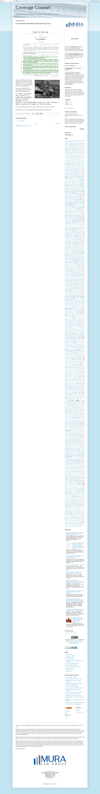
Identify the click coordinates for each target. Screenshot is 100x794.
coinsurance (76, 216)
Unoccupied (67, 504)
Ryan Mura (70, 104)
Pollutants (77, 426)
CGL (77, 208)
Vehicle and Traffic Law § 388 (71, 512)
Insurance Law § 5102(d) (74, 345)
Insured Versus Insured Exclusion (76, 355)
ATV (76, 191)
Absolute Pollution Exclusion (71, 170)
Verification (67, 513)
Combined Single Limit (69, 219)
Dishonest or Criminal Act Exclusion (71, 266)
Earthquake (77, 271)
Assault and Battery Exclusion (72, 189)
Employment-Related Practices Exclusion (73, 278)
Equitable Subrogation (80, 279)
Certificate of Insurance (76, 207)
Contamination (67, 232)
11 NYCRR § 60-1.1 (73, 156)
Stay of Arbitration (73, 480)
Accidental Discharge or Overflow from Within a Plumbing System (74, 172)
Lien (75, 367)
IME (72, 316)
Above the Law (69, 654)
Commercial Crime (68, 220)
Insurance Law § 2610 (75, 325)
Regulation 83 (80, 455)
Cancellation (69, 206)
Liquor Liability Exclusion (78, 371)
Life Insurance (81, 368)
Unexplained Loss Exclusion (75, 500)
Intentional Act (78, 356)
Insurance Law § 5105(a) (71, 349)
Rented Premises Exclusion (74, 458)
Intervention (67, 359)
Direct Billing (68, 261)
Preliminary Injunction (75, 430)
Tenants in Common (75, 489)
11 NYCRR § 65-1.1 (72, 157)
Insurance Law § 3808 (80, 342)
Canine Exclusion (78, 206)
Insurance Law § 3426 (70, 342)
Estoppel (68, 280)
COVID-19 (77, 239)
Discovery (80, 265)
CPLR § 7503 (76, 241)
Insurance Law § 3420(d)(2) (71, 338)
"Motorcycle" (74, 147)
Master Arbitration (75, 379)
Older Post (57, 123)
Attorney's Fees (69, 191)
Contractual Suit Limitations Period (73, 236)
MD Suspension (69, 381)
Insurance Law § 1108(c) (74, 324)
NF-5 (75, 398)
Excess (71, 283)
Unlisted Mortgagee (79, 502)
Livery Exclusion (68, 372)
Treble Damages (68, 494)
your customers (72, 526)
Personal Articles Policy (69, 420)
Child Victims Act (69, 211)
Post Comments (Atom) (26, 125)
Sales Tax (72, 464)
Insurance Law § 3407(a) (71, 330)
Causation (67, 207)
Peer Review (76, 417)
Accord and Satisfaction (74, 173)
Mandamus (67, 377)
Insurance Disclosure (75, 322)
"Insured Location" (76, 144)
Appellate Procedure (71, 183)
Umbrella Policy (79, 496)
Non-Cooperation (78, 401)
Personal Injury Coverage (70, 421)
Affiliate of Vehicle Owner (77, 178)
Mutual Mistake (73, 388)
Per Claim (72, 418)
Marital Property (68, 379)
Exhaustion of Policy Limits (70, 284)
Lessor (69, 366)
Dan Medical (78, 248)
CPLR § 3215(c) (81, 240)
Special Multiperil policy (75, 473)
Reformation (80, 452)
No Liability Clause (81, 398)
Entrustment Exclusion (69, 279)
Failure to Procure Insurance (78, 288)
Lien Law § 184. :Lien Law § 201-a (71, 368)
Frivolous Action (75, 300)
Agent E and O (73, 179)
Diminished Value (74, 259)
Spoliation (71, 476)
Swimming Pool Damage (77, 487)
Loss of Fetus (72, 375)
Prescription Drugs (79, 433)
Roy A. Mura (70, 102)
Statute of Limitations (70, 479)
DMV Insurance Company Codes (75, 269)
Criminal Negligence (80, 246)
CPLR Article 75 (76, 244)
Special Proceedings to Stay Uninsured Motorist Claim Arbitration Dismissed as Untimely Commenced (74, 533)
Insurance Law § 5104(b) (69, 347)
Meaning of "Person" (79, 381)
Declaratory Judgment (77, 252)
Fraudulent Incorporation (70, 297)
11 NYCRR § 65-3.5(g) (73, 162)
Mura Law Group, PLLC (50, 771)
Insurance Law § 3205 (75, 326)
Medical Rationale (76, 385)
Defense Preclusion (70, 256)
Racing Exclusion (74, 447)
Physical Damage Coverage (76, 424)
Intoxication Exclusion (77, 359)
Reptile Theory (80, 459)
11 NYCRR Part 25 (71, 168)
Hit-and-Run (80, 312)
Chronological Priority (76, 212)
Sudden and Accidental (70, 484)
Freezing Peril (67, 300)
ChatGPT (82, 210)
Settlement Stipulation (78, 467)
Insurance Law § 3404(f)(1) (70, 329)
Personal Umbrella (79, 421)
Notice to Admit (75, 407)
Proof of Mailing (68, 441)
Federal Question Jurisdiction (71, 292)
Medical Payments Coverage (73, 384)
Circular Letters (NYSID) (71, 677)
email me (71, 93)
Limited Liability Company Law (77, 370)
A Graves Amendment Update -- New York (75, 565)
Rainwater (81, 447)
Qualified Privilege (75, 446)
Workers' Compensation (78, 521)
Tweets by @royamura (69, 108)
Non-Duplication (68, 403)
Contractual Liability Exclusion (77, 235)
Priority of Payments (68, 437)
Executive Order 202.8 (78, 283)
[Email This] (36, 113)
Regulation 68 (72, 455)
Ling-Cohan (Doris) (68, 371)
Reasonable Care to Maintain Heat (71, 450)
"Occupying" (80, 147)
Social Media (76, 471)
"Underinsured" (68, 152)
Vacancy (72, 505)
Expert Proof (75, 286)
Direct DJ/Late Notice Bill (78, 261)
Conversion (81, 237)
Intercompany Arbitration (70, 358)
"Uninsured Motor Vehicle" (78, 152)
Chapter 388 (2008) (75, 210)
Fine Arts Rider (76, 293)
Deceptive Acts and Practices (78, 250)
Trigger (73, 494)
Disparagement (81, 266)
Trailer (81, 493)
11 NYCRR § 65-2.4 (80, 157)
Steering (81, 480)
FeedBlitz (67, 70)
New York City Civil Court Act (77, 394)
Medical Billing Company (69, 383)
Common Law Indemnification (77, 224)
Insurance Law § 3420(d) (75, 337)
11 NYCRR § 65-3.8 (74, 164)
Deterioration (67, 259)
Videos (79, 513)
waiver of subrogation (69, 517)
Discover (73, 265)
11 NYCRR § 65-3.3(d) (74, 160)
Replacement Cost (72, 459)
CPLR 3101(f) (80, 242)
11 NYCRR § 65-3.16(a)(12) (71, 158)
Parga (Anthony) (68, 416)
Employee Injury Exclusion (77, 275)
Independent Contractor (77, 318)
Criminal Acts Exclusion (70, 246)
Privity (80, 437)
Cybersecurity (71, 248)
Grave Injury (78, 308)
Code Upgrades (69, 216)
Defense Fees (81, 254)
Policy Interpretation (80, 425)
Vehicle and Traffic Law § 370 (76, 510)
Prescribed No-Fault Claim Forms (73, 693)
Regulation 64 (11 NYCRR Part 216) (73, 695)
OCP (73, 409)
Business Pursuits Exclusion (77, 203)
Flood (82, 293)
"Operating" (67, 148)
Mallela (80, 376)
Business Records (69, 204)
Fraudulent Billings (79, 296)
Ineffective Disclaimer (69, 320)
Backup (66, 193)
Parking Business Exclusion (78, 416)
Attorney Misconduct (70, 190)
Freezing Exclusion (79, 299)
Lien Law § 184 (80, 367)
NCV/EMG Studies (79, 389)
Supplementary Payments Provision (72, 485)
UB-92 (67, 496)
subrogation (78, 483)
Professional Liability (73, 438)
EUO (74, 280)
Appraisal (76, 185)
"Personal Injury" (74, 148)
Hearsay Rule (67, 312)
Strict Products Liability (76, 481)
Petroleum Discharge (69, 422)
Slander (71, 471)
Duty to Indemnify (76, 270)
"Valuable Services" (76, 153)
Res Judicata (75, 460)
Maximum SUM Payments (71, 380)
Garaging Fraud (77, 303)
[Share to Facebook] (40, 113)
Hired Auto (74, 312)
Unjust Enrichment (70, 502)
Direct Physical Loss (71, 262)
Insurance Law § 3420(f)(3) (79, 339)
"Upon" (66, 153)
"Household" (68, 144)
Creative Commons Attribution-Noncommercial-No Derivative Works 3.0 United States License (74, 642)
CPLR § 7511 (73, 242)
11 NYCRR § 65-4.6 (74, 166)
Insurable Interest (73, 321)
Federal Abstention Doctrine (79, 291)
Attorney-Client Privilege (79, 190)
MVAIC (78, 388)
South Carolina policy (69, 472)
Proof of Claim (73, 439)
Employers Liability (79, 276)
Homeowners (81, 313)
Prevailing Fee (78, 434)
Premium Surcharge (68, 433)
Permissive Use (79, 418)
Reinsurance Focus (70, 668)
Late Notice (76, 364)
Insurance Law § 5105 (80, 347)
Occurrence (67, 409)
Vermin (74, 513)
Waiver (71, 515)
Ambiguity (81, 180)
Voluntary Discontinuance (74, 514)
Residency (78, 462)
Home (35, 123)
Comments (80, 712)
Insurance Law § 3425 (80, 341)
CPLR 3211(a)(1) (68, 244)
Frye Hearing (81, 300)
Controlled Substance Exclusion (71, 237)
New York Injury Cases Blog (72, 665)
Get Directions (50, 778)
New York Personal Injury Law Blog (73, 666)
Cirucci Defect (73, 214)
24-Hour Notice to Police (70, 169)
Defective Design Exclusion (72, 254)
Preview (74, 68)
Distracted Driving (69, 267)
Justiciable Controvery (78, 362)
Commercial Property (70, 222)
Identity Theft (67, 316)
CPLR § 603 (68, 241)
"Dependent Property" (69, 143)
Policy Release (70, 426)
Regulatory (67, 456)
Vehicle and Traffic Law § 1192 (77, 506)
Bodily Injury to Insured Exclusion (76, 198)
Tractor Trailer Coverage (74, 493)
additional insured (79, 176)
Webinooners (81, 518)
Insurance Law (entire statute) (72, 686)
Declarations (68, 252)
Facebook (74, 287)
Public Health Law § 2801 (69, 445)
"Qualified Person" (68, 149)
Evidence (76, 282)
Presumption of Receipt (69, 434)
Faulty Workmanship (68, 291)
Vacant (76, 505)
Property (76, 441)
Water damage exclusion (79, 517)
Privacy (75, 437)
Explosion (81, 286)
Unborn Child (79, 497)
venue (82, 511)
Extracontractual (68, 287)
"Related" (76, 149)
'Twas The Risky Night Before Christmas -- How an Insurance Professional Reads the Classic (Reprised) (78, 620)
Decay (70, 250)
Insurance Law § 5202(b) (79, 352)
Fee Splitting (80, 292)
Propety (83, 441)
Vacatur (81, 505)
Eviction (71, 282)
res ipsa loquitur (68, 460)
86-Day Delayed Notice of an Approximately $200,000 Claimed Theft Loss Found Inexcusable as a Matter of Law (75, 581)
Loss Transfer (80, 375)
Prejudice (67, 430)
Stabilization (67, 477)
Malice (66, 376)
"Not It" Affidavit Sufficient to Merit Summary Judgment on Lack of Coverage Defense (75, 610)
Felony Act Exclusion (68, 293)
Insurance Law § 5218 (71, 354)
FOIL (66, 295)
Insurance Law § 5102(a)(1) (71, 343)
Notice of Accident (80, 405)
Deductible (67, 253)
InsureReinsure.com (70, 659)
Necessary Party (68, 392)
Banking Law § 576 (79, 193)
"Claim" (71, 141)
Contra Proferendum (74, 233)
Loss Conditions (76, 373)
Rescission (82, 460)
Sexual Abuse (77, 468)
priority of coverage (77, 435)
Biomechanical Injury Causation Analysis (72, 195)
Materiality (82, 379)
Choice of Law (67, 212)
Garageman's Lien (68, 303)
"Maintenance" (80, 145)
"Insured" (73, 145)
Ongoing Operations (76, 410)
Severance (71, 468)
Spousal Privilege (79, 476)
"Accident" (67, 140)
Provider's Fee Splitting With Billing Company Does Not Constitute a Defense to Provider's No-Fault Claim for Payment (75, 600)
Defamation (72, 253)
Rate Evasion (68, 449)
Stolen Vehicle (67, 481)
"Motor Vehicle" (68, 147)
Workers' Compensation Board (71, 522)
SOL (82, 471)
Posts (79, 710)
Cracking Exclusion (81, 245)
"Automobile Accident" (75, 140)
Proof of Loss (80, 439)
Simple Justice (69, 669)
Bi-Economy (79, 194)
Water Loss (68, 518)
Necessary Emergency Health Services (73, 390)
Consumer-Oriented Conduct (76, 231)
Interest (80, 358)
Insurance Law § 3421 (70, 341)
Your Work (78, 526)
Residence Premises (70, 462)
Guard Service (75, 309)
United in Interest (81, 501)
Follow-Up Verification (73, 295)
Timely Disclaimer (80, 490)
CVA (67, 248)
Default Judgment (80, 253)
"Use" (70, 153)
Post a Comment (21, 120)
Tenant (69, 489)
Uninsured (74, 501)
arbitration (82, 185)
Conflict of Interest (71, 228)
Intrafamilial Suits (68, 360)
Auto (81, 191)
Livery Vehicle (76, 372)
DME (80, 267)
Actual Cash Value (79, 174)
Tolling (68, 492)
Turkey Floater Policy (80, 494)
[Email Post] (33, 113)
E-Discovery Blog (69, 657)
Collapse (82, 216)
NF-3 (71, 398)
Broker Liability (77, 199)
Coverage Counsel (33, 7)
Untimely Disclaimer (75, 504)
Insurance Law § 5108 (78, 351)
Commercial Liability (77, 220)
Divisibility (75, 267)
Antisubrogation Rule (77, 182)
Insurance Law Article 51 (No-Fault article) (75, 688)
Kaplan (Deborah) (68, 363)
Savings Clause (80, 464)
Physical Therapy (68, 425)
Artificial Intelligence (76, 187)
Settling (66, 468)
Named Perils (71, 389)
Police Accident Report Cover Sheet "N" (74, 692)
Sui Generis (68, 671)
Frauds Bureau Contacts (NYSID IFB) (74, 683)
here (68, 114)
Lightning (68, 370)
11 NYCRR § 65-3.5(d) (74, 161)
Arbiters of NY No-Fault (71, 656)
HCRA (81, 309)
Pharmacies (77, 422)
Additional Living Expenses (72, 177)
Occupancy (80, 408)
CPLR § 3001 (74, 240)
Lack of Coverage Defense (78, 363)
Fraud (71, 296)
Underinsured (75, 498)
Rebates (75, 451)
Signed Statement (75, 469)
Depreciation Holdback (70, 257)
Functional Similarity (69, 301)
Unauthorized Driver (69, 497)
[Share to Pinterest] (42, 113)
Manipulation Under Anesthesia (77, 377)
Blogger (55, 784)
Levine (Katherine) (76, 366)
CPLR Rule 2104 (73, 245)
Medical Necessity (80, 383)
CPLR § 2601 (67, 240)
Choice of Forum (79, 211)
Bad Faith (71, 193)
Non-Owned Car (72, 404)
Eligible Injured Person (69, 274)
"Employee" (76, 143)
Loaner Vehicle (68, 373)
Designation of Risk (79, 258)
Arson (70, 187)
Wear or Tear (75, 518)
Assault (83, 187)
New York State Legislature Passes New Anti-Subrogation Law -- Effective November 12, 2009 (74, 556)
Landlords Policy (68, 364)
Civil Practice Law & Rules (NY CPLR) (74, 678)
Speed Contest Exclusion (76, 475)
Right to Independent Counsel (72, 463)
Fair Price (68, 290)
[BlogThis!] (37, 113)
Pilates (74, 425)
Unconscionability (68, 498)
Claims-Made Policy (74, 215)
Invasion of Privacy (75, 360)
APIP (83, 182)
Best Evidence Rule (69, 194)
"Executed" (82, 143)
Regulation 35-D (75, 454)
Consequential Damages (70, 229)
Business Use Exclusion (79, 204)
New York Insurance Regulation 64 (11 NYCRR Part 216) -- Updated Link (74, 573)
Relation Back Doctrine (76, 456)
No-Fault (70, 400)
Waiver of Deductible (79, 515)
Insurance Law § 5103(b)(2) (77, 346)
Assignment (82, 189)
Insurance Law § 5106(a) (73, 350)
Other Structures (74, 412)
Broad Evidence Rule (69, 199)
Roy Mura (81, 57)
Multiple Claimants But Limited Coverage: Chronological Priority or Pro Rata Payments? (75, 592)
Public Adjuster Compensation (77, 443)
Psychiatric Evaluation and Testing (73, 442)
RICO (83, 462)
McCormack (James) (80, 380)
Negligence (76, 392)
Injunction (77, 320)
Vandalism (67, 506)
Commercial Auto (79, 219)
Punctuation (78, 445)
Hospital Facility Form (71, 314)
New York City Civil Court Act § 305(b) (72, 396)
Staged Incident (74, 477)
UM (72, 496)
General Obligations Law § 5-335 (76, 305)
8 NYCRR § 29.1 (80, 169)
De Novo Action (78, 249)
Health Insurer (80, 310)
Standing (81, 477)
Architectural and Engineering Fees (73, 186)
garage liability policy (79, 301)
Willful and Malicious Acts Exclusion (73, 519)
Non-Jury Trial (75, 403)
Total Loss (73, 492)
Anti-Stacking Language (70, 181)
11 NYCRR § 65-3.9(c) (73, 165)
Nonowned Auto (72, 405)
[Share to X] (39, 113)
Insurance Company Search (72, 684)
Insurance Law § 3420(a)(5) (73, 334)
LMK (82, 372)
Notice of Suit (67, 407)
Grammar (72, 308)
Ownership (72, 413)
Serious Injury (69, 467)
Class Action (82, 215)
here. (78, 738)
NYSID (74, 408)
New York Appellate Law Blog (72, 663)
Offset (78, 409)
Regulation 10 (67, 454)
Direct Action (82, 259)
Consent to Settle (79, 228)
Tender (81, 489)
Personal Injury (80, 420)
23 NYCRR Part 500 (80, 168)
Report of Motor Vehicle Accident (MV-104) (75, 702)
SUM (80, 484)
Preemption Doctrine (79, 429)
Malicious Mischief (73, 376)
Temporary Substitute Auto (70, 488)
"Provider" (81, 148)
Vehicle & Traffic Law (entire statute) (73, 704)
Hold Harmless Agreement (70, 313)
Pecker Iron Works (68, 417)
